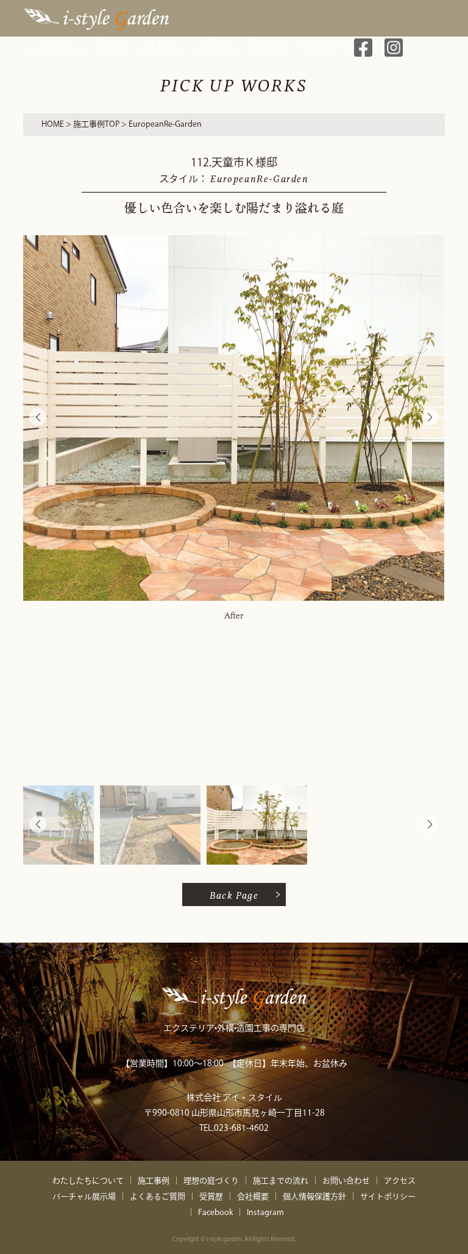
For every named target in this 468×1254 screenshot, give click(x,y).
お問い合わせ (269, 44)
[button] (430, 417)
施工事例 (111, 44)
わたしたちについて (56, 44)
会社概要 (253, 1196)
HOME (52, 124)
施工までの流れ (215, 44)
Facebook (215, 1212)
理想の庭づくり (211, 1181)
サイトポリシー (388, 1196)
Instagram (265, 1212)
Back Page (234, 894)
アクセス (320, 44)
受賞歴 (211, 1196)
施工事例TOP (96, 124)
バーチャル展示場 (84, 1196)
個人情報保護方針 (314, 1196)
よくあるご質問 (161, 44)
